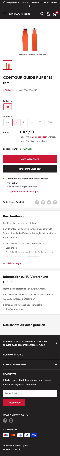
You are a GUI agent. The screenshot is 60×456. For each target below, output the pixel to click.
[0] (54, 14)
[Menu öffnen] (4, 14)
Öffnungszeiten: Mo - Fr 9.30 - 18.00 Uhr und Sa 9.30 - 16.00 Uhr (30, 4)
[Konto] (48, 14)
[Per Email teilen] (55, 202)
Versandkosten (39, 136)
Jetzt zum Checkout (30, 168)
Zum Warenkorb (30, 158)
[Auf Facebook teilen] (37, 202)
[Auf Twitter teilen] (49, 202)
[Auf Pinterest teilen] (43, 202)
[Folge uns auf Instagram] (11, 420)
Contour (8, 90)
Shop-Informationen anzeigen (22, 191)
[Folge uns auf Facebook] (5, 420)
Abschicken (14, 402)
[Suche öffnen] (42, 14)
